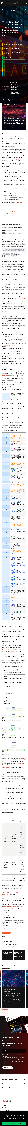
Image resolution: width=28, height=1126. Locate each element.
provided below (13, 188)
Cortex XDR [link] (9, 57)
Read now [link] (19, 1005)
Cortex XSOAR (5, 660)
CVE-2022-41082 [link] (19, 939)
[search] (26, 3)
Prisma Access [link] (10, 74)
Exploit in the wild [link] (8, 941)
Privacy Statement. (20, 1059)
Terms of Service (18, 1063)
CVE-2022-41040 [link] (8, 939)
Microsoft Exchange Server (16, 93)
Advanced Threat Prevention (9, 653)
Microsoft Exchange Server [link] (10, 944)
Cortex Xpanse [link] (10, 62)
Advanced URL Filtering (8, 892)
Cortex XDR (5, 776)
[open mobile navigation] (2, 3)
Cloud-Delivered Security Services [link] (13, 53)
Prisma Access (14, 651)
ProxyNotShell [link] (7, 946)
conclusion (19, 202)
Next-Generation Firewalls (8, 649)
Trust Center (5, 1107)
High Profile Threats (14, 86)
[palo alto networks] (14, 3)
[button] (14, 99)
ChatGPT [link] (7, 999)
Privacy (4, 1105)
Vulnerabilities (13, 87)
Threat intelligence (21, 94)
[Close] (26, 1113)
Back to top (6, 933)
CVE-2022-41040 (14, 89)
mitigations (5, 375)
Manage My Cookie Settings (14, 1123)
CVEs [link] (6, 1002)
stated (23, 298)
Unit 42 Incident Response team (11, 906)
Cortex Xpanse (5, 767)
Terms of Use (5, 1110)
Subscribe (6, 1067)
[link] (7, 19)
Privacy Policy (9, 1063)
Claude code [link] (16, 999)
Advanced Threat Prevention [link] (14, 44)
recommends (17, 386)
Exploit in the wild (14, 92)
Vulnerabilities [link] (7, 13)
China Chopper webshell (9, 345)
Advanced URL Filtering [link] (12, 48)
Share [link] (13, 99)
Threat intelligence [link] (17, 946)
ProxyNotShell (13, 94)
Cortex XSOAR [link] (10, 66)
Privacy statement (11, 1120)
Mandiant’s (5, 243)
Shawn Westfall (13, 82)
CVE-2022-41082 (14, 90)
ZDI (14, 276)
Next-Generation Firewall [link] (13, 70)
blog (16, 159)
